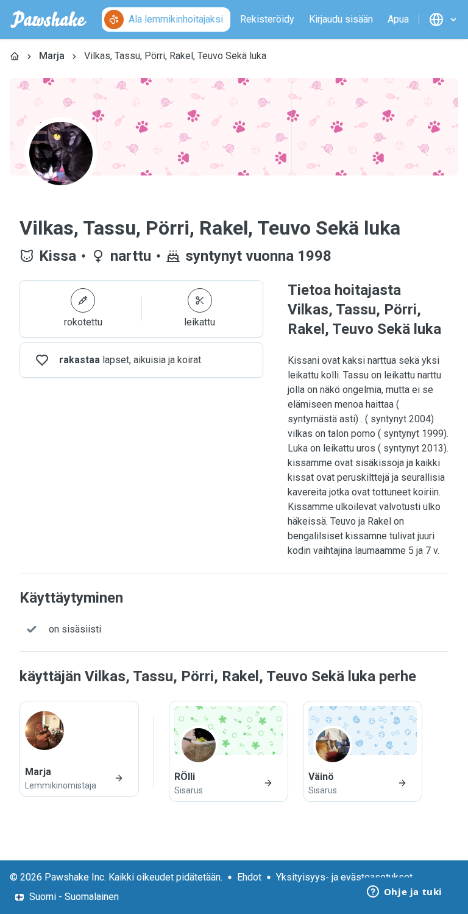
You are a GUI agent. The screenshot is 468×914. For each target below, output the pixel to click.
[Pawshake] (48, 19)
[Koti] (15, 56)
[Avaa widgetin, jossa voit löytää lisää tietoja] (404, 892)
